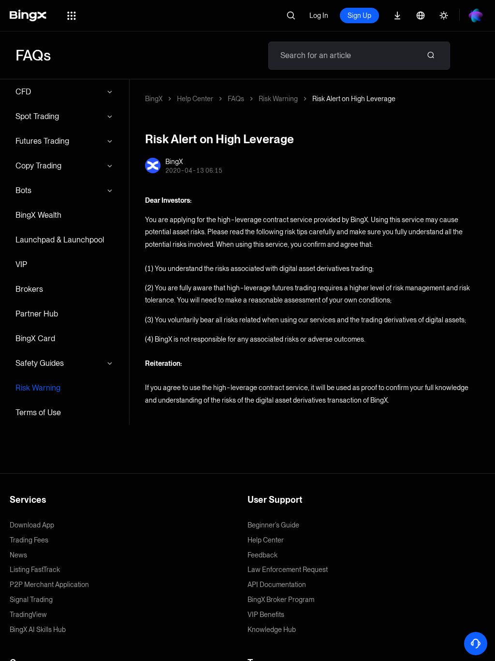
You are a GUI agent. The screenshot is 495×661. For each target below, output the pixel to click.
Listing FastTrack (35, 569)
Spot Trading (37, 116)
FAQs (236, 99)
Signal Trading (31, 599)
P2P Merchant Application (49, 584)
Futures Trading (42, 141)
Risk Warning (37, 387)
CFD (23, 91)
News (18, 555)
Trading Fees (29, 540)
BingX (153, 99)
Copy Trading (38, 165)
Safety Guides (39, 363)
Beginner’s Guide (273, 525)
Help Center (195, 99)
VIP (21, 264)
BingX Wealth (38, 215)
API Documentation (277, 584)
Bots (23, 190)
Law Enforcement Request (288, 569)
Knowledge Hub (272, 629)
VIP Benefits (266, 614)
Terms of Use (38, 412)
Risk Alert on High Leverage (353, 99)
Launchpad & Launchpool (59, 239)
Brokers (29, 289)
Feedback (262, 555)
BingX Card (35, 338)
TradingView (28, 614)
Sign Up (359, 15)
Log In (318, 15)
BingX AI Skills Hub (38, 629)
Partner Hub (36, 313)
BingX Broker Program (281, 599)
